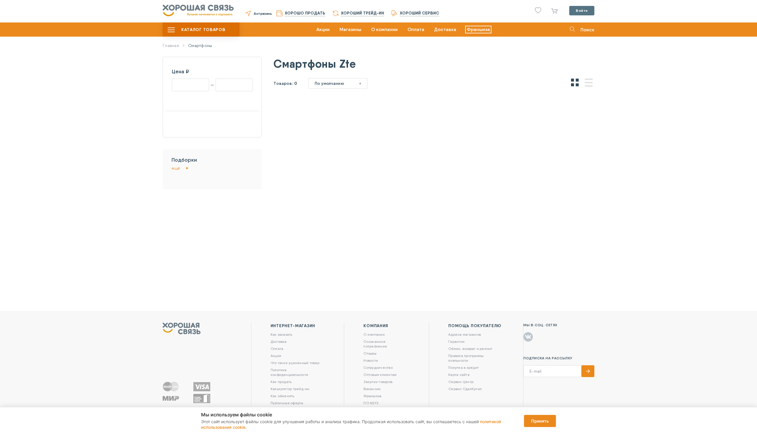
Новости (370, 360)
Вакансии (372, 389)
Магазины (350, 29)
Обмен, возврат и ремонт (470, 348)
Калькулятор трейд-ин (290, 389)
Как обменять (283, 396)
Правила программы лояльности (465, 358)
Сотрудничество (377, 367)
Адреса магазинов (464, 334)
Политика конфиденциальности (289, 372)
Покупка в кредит (463, 367)
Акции (323, 29)
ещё (176, 168)
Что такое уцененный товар (295, 363)
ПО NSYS (370, 403)
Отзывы (369, 353)
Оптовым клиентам (380, 374)
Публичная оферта (287, 403)
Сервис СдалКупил (465, 389)
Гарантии (456, 341)
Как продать (281, 381)
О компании (384, 29)
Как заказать (281, 334)
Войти (582, 10)
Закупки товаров (377, 381)
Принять (540, 420)
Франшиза (478, 29)
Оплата (415, 29)
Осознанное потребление (375, 343)
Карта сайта (459, 374)
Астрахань (263, 13)
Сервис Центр (460, 381)
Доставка (445, 29)
